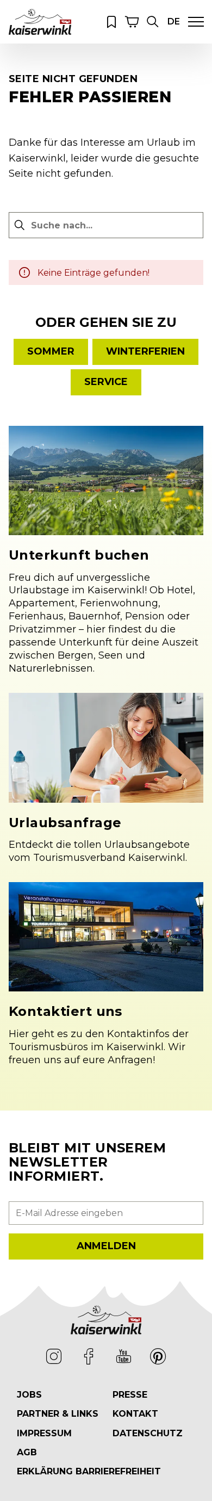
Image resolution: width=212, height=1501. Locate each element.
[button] (153, 22)
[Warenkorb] (132, 22)
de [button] (173, 21)
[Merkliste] (111, 22)
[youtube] (123, 1356)
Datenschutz (148, 1433)
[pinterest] (158, 1356)
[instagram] (54, 1356)
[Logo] (40, 21)
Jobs (29, 1395)
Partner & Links (57, 1414)
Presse (130, 1395)
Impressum (44, 1433)
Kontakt (135, 1414)
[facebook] (88, 1356)
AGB (27, 1452)
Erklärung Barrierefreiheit (89, 1471)
